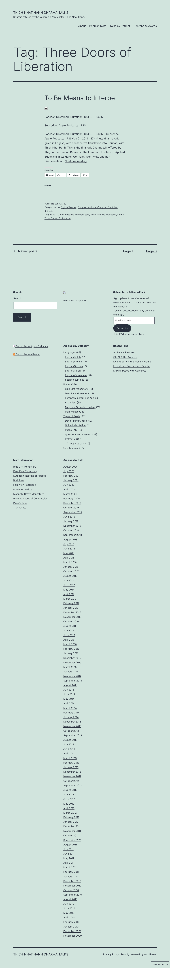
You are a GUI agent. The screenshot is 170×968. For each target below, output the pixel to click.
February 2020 (71, 498)
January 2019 (70, 521)
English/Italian (73, 370)
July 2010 (68, 903)
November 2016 (72, 617)
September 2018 (72, 534)
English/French (73, 361)
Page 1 (128, 251)
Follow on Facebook (24, 484)
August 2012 (70, 790)
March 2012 (70, 812)
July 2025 (68, 471)
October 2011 (70, 835)
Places (67, 384)
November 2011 (72, 831)
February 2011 (71, 871)
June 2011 (69, 853)
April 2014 (69, 703)
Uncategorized (71, 448)
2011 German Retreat (63, 214)
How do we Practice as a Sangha (131, 366)
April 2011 (68, 862)
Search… (18, 298)
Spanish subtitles (74, 379)
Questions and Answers (78, 434)
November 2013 (72, 726)
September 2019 (72, 512)
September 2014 (72, 680)
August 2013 (70, 739)
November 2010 (72, 885)
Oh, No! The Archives (125, 357)
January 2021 (70, 480)
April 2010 (69, 917)
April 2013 (69, 753)
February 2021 (71, 475)
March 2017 (69, 598)
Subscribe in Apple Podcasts (31, 346)
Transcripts (19, 507)
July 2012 (68, 794)
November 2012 (72, 776)
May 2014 (68, 698)
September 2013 (72, 735)
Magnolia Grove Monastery (80, 407)
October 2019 (71, 507)
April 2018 (69, 557)
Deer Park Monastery (77, 393)
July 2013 (68, 744)
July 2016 (68, 630)
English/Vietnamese (76, 375)
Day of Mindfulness (76, 420)
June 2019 (69, 516)
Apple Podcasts (68, 125)
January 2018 (70, 566)
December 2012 (72, 771)
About (82, 26)
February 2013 (71, 762)
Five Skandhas (97, 214)
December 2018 (72, 525)
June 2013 (69, 749)
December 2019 (72, 503)
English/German (68, 207)
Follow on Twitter (23, 489)
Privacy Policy (111, 954)
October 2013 (71, 730)
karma (120, 214)
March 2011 (69, 867)
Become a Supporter (75, 300)
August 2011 (70, 844)
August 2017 (70, 576)
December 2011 (72, 826)
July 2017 (68, 580)
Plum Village (71, 411)
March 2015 (70, 667)
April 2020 (69, 489)
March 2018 (70, 562)
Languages (69, 352)
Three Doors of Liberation (57, 218)
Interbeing (111, 214)
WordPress (150, 954)
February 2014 (71, 712)
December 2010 (72, 881)
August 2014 (70, 685)
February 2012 (71, 817)
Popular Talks (97, 26)
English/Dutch (73, 357)
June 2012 (69, 799)
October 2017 (71, 571)
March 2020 (70, 494)
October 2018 (71, 530)
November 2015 (72, 662)
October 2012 (71, 781)
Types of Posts (71, 416)
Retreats (48, 211)
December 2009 (72, 931)
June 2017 (69, 585)
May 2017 (68, 589)
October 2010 (71, 890)
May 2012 (68, 803)
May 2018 (68, 553)
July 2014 (68, 689)
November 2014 (72, 676)
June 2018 (69, 548)
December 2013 (72, 721)
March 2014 (70, 708)
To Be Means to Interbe (79, 98)
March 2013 (70, 758)
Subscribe (122, 328)
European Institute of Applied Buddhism (98, 207)
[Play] (46, 108)
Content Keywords (145, 26)
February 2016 (71, 648)
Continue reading (76, 161)
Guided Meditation (75, 425)
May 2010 (68, 913)
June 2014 (69, 694)
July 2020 (68, 484)
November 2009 (72, 935)
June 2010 (69, 908)
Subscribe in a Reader (27, 354)
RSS (83, 125)
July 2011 (68, 849)
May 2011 (68, 858)
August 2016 (70, 626)
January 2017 (70, 607)
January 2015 (70, 671)
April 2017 (68, 594)
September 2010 (72, 894)
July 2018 (68, 544)
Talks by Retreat (120, 26)
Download (62, 117)
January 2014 (71, 717)
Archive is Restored (124, 352)
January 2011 (70, 876)
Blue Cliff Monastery (76, 388)
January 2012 (70, 821)
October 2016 (71, 621)
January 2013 (70, 767)
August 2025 (70, 466)
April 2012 (69, 808)
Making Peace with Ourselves (129, 370)
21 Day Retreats (76, 443)
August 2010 (70, 899)
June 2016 (69, 635)
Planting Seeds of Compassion (30, 498)
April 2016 (69, 639)
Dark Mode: (158, 964)
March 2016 (70, 644)
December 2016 (72, 612)
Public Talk (71, 430)
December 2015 (72, 658)
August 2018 (70, 539)
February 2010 (71, 922)
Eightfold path (82, 214)
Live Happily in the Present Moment (133, 361)
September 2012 (72, 785)
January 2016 (70, 653)
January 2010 (70, 926)
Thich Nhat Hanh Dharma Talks (40, 13)
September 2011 (72, 840)
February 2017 (71, 603)
